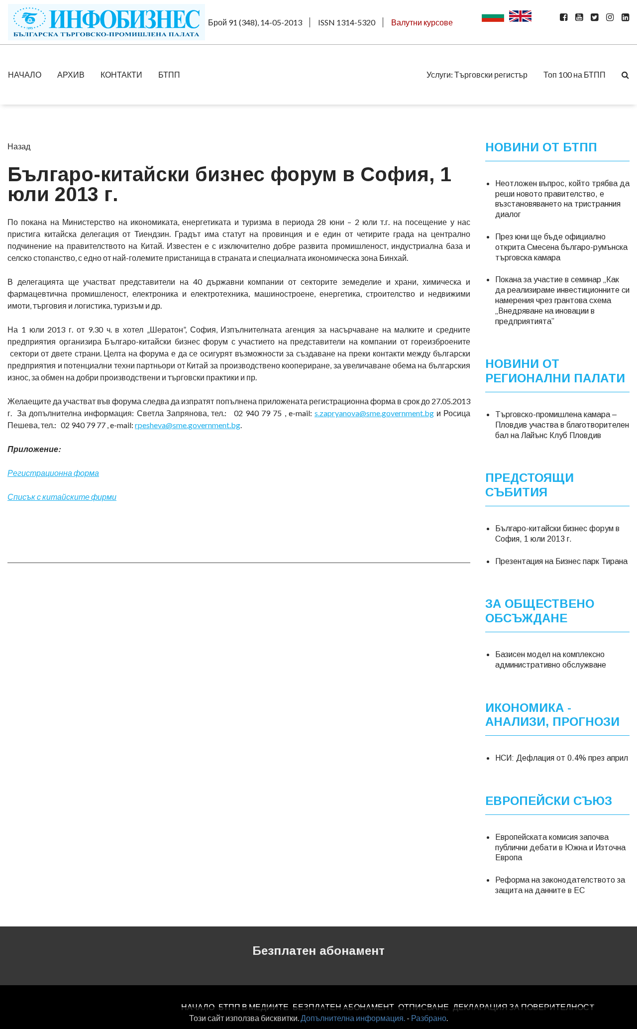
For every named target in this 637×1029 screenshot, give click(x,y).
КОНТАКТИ (121, 74)
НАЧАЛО (24, 74)
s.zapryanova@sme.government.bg (374, 413)
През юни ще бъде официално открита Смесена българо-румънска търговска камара (561, 247)
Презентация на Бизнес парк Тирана (561, 561)
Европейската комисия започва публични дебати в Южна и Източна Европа (560, 847)
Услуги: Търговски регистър (477, 74)
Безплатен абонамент (318, 950)
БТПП (169, 74)
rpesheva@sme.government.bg (187, 425)
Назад (18, 146)
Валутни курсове (422, 22)
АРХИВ (71, 74)
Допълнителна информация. (353, 1018)
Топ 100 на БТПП (574, 74)
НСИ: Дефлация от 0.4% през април (561, 758)
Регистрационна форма (53, 472)
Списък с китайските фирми (61, 496)
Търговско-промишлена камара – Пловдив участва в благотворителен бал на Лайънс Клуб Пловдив (562, 425)
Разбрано (428, 1018)
